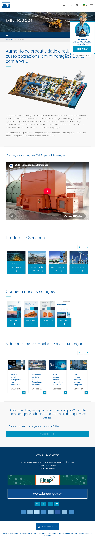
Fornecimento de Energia (78, 269)
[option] (16, 262)
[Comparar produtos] (70, 5)
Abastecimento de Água (58, 269)
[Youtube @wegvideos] (56, 504)
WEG (5, 5)
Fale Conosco (46, 434)
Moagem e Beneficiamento (16, 265)
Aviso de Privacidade (11, 533)
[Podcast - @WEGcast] (43, 504)
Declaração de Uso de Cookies (31, 533)
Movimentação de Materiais (36, 269)
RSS (66, 533)
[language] (85, 5)
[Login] (64, 5)
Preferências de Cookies (49, 526)
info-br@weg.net (50, 468)
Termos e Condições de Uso (53, 533)
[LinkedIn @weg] (50, 504)
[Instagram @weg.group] (37, 504)
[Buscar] (77, 5)
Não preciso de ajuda (82, 55)
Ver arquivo (14, 320)
